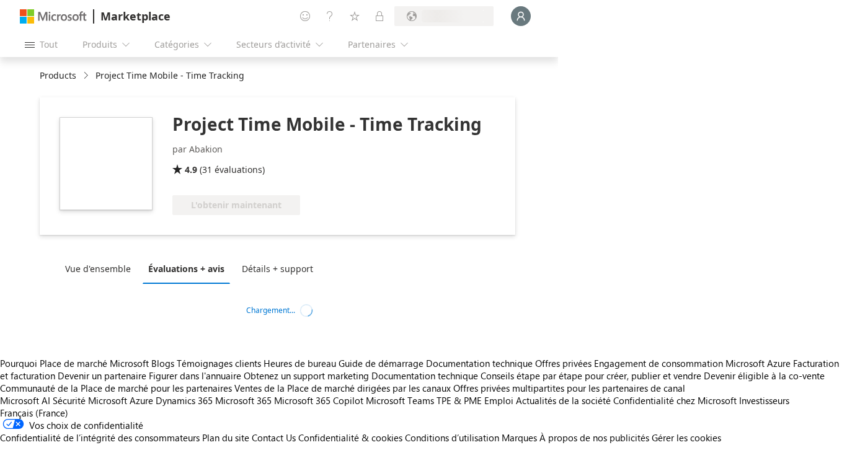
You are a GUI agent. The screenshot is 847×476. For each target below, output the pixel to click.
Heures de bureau (300, 363)
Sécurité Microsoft (90, 400)
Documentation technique (479, 363)
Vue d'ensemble (98, 269)
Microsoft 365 (243, 400)
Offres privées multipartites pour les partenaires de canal (569, 388)
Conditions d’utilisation (452, 437)
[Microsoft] (53, 16)
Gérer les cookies (686, 437)
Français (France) (34, 413)
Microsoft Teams (400, 400)
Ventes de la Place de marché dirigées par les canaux (342, 388)
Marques (519, 437)
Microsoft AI (25, 400)
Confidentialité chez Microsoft (675, 400)
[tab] (101, 268)
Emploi (498, 400)
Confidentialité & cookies (350, 437)
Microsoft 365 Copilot (318, 400)
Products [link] (58, 75)
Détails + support (277, 269)
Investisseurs (764, 400)
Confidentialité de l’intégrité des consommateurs (100, 437)
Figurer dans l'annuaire (195, 375)
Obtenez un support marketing (306, 375)
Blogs (162, 363)
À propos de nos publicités (594, 437)
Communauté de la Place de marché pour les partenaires (116, 388)
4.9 (191, 169)
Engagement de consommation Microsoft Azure (693, 363)
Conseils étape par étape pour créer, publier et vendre (591, 375)
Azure (141, 400)
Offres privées (563, 363)
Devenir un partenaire (102, 375)
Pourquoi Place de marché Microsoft (74, 363)
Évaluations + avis (186, 269)
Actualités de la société (563, 400)
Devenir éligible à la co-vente (764, 375)
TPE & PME (459, 400)
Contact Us (274, 437)
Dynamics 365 (184, 400)
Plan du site (225, 437)
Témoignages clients (219, 363)
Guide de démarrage (381, 363)
